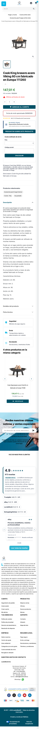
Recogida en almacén (7, 652)
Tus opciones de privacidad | (14, 722)
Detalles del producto (11, 306)
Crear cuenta (5, 609)
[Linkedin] (30, 695)
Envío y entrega (24, 640)
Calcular (19, 155)
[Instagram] (14, 695)
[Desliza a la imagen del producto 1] (7, 64)
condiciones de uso (24, 434)
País (6, 140)
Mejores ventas (24, 603)
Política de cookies (6, 619)
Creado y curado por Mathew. (19, 717)
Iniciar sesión (5, 606)
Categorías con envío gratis (9, 646)
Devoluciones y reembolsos (28, 643)
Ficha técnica (8, 312)
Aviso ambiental (5, 643)
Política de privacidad (7, 622)
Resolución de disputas (8, 628)
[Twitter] (19, 695)
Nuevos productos (25, 609)
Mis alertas (4, 612)
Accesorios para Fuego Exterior (13, 192)
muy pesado (17, 195)
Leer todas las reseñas (19, 548)
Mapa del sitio (24, 625)
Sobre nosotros (5, 637)
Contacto (23, 619)
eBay (9, 519)
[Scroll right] (31, 379)
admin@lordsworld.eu (21, 676)
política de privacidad (19, 436)
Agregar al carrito (19, 107)
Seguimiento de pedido (8, 603)
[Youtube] (24, 695)
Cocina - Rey (7, 195)
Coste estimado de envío (8, 649)
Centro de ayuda (6, 640)
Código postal (9, 147)
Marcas (22, 612)
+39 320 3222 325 (20, 675)
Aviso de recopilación (29, 722)
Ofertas (22, 606)
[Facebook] (9, 695)
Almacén (22, 622)
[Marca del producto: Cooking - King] (5, 84)
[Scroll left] (5, 379)
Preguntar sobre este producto (19, 131)
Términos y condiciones (27, 646)
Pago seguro (24, 637)
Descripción (7, 202)
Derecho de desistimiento (8, 625)
